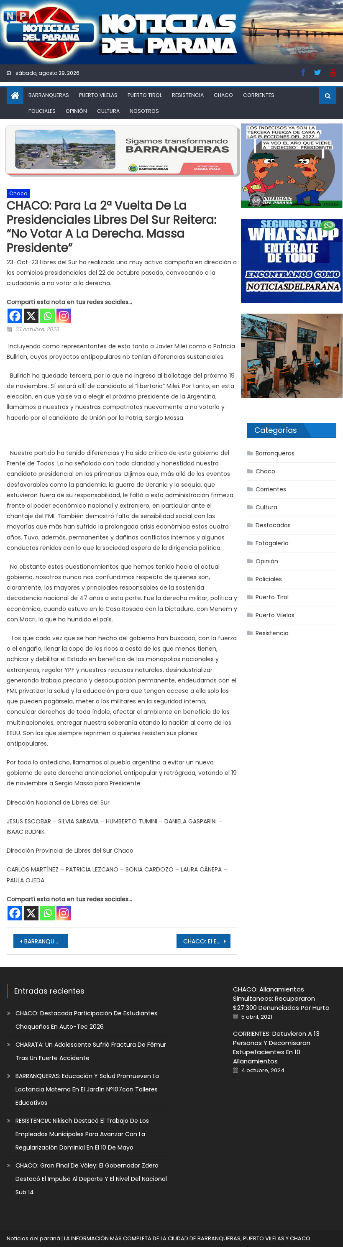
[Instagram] (63, 316)
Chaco (223, 95)
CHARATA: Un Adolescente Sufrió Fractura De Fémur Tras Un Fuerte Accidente (90, 1051)
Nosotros (144, 111)
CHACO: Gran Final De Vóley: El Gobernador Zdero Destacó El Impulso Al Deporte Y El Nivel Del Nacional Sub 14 (91, 1178)
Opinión (76, 111)
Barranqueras (48, 95)
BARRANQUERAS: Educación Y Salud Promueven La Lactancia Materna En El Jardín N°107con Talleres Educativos (87, 1089)
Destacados (273, 525)
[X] (31, 316)
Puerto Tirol (145, 95)
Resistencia (188, 95)
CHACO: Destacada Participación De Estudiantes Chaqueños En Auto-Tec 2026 (86, 1020)
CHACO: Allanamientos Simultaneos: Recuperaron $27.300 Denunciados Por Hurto (281, 998)
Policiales (42, 111)
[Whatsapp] (47, 316)
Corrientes (258, 95)
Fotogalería (272, 543)
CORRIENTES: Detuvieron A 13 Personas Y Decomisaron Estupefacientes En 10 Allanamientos (276, 1047)
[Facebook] (15, 316)
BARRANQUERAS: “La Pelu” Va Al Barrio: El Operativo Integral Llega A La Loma (46, 941)
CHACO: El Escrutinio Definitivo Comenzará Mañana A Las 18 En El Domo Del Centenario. (207, 941)
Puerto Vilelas (98, 95)
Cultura (108, 111)
